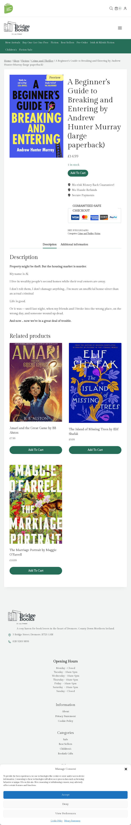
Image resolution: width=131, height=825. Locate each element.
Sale (65, 739)
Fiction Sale (25, 49)
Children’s (11, 49)
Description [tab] (50, 244)
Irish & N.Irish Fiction (102, 42)
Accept (65, 794)
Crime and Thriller (86, 233)
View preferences (65, 813)
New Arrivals (12, 42)
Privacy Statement (72, 821)
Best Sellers (67, 42)
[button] (126, 769)
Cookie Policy (56, 821)
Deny (65, 804)
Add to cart (77, 173)
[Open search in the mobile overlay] (111, 8)
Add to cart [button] (35, 450)
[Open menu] (121, 28)
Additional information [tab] (74, 244)
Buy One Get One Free (35, 42)
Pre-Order (82, 42)
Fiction (55, 42)
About (65, 711)
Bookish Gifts (65, 753)
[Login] (125, 8)
